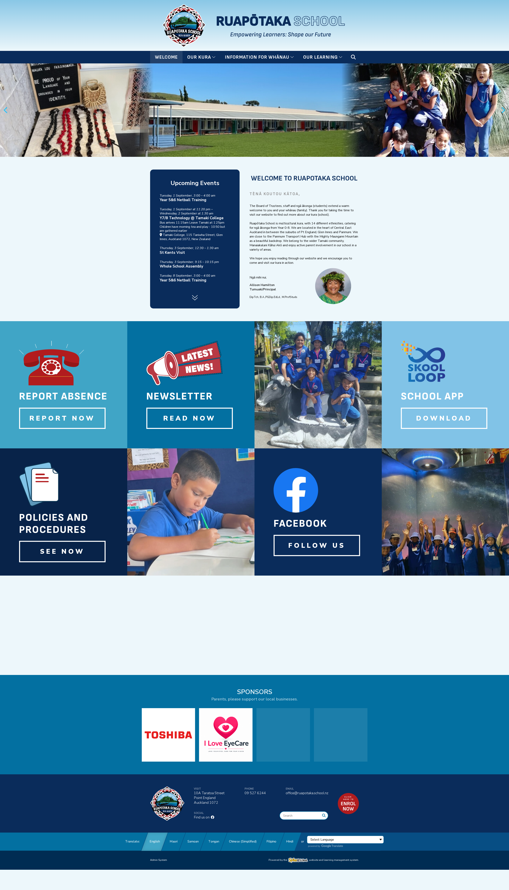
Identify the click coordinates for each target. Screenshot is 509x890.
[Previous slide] (6, 110)
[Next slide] (503, 110)
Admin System (158, 860)
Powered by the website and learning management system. (314, 860)
